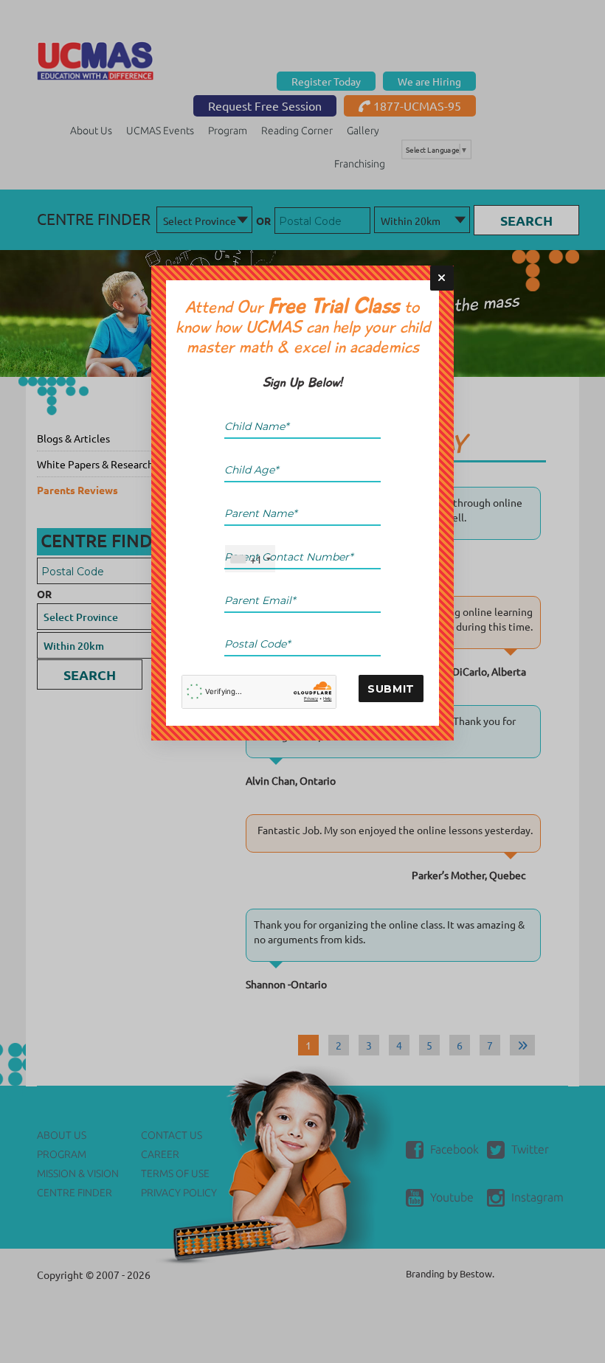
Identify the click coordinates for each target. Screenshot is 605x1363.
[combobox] (250, 558)
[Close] (442, 278)
